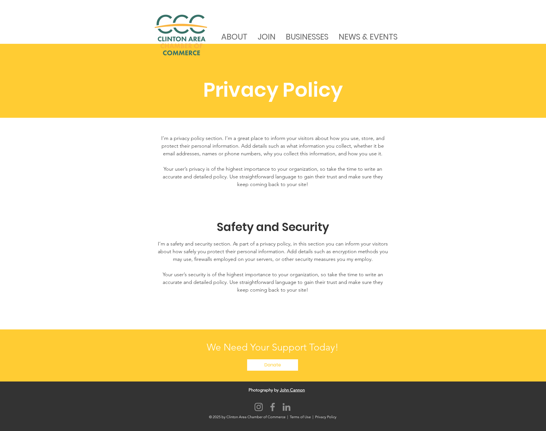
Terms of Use (300, 417)
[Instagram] (258, 407)
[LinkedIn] (286, 407)
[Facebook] (272, 407)
